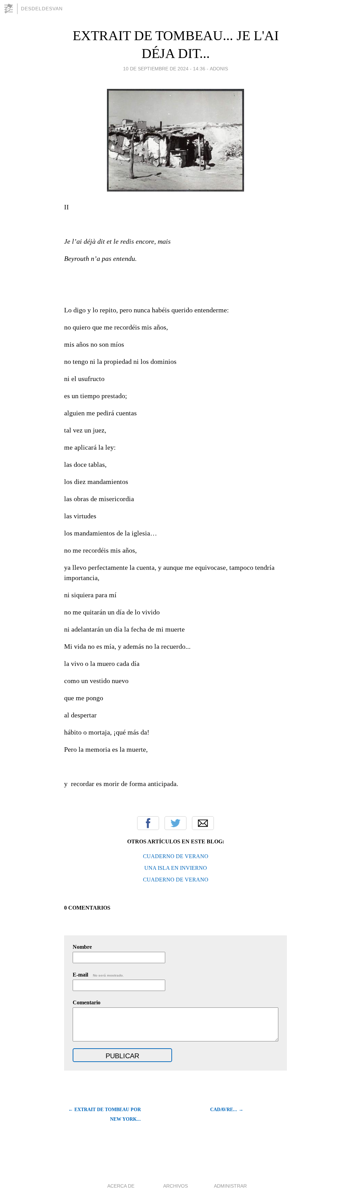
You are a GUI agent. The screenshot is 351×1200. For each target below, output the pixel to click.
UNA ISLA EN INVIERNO (175, 868)
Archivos (175, 1186)
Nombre (82, 947)
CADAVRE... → (226, 1109)
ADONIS (219, 68)
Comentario (86, 1002)
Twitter (175, 823)
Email (203, 823)
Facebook (148, 823)
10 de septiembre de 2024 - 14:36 (164, 68)
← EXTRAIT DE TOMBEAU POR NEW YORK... (104, 1114)
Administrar (230, 1186)
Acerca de (120, 1186)
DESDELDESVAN (42, 8)
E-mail (98, 975)
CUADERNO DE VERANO (175, 856)
